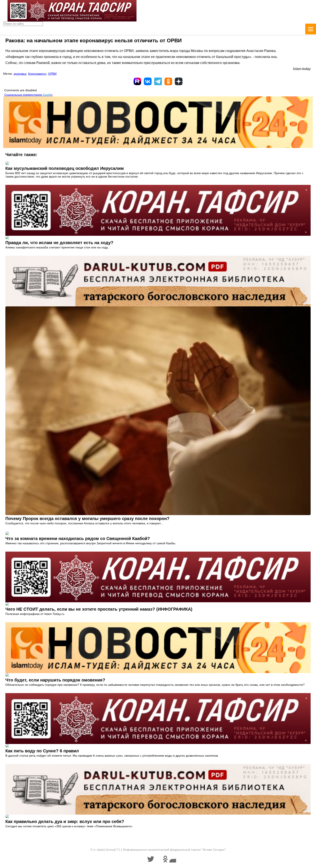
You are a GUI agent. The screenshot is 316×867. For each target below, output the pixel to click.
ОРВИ (52, 73)
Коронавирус (37, 73)
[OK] (168, 81)
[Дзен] (179, 81)
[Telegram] (158, 81)
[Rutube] (137, 81)
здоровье (20, 73)
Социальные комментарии (28, 94)
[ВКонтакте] (148, 81)
